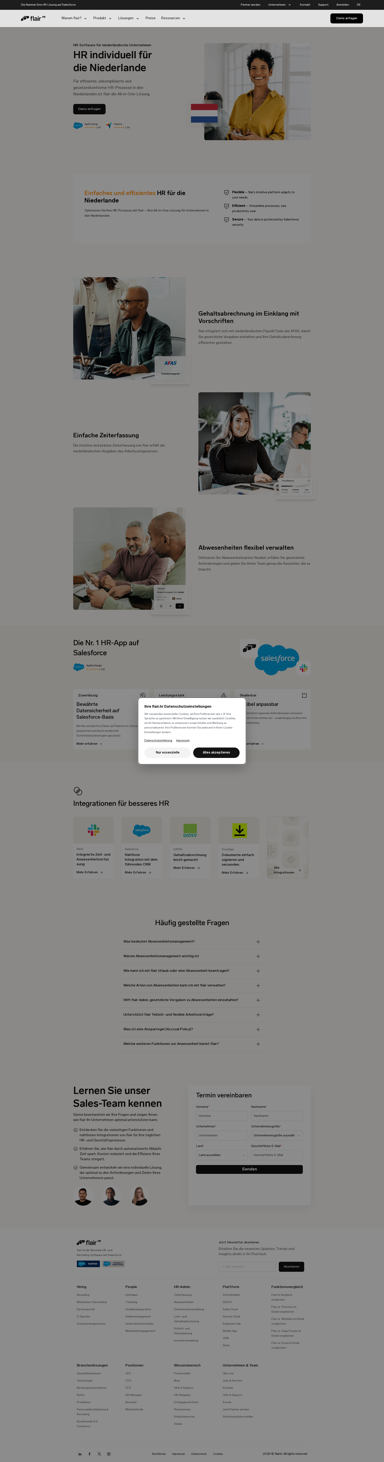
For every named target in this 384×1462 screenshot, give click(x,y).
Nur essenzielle (168, 752)
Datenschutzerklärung (158, 740)
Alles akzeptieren (216, 752)
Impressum (183, 740)
